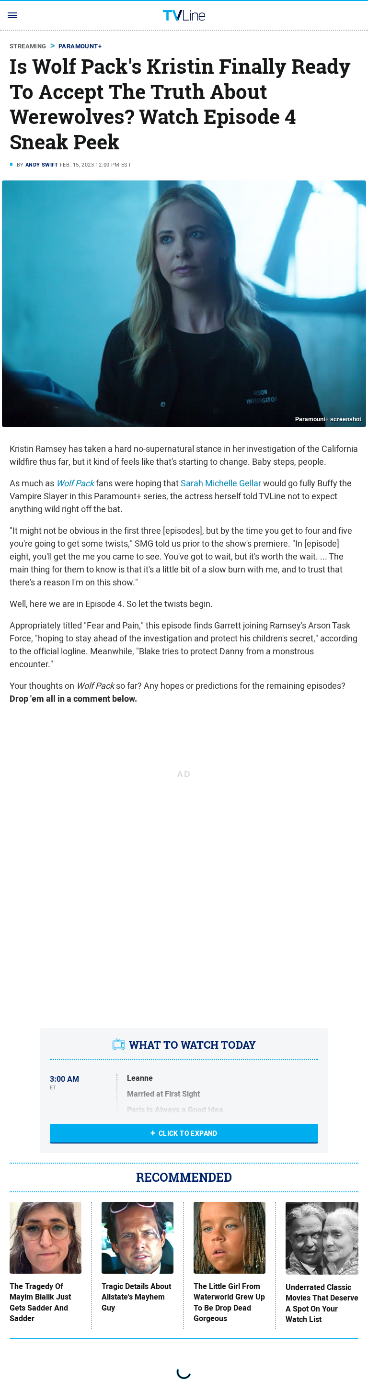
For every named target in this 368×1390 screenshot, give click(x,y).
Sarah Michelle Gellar (221, 483)
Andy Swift (41, 164)
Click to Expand (188, 1133)
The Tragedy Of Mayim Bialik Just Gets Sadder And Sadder (40, 1302)
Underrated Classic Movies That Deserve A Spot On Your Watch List (322, 1303)
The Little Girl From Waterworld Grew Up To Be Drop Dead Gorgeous (229, 1302)
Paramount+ (80, 46)
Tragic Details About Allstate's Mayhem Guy (136, 1297)
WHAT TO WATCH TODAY (192, 1045)
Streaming (28, 46)
